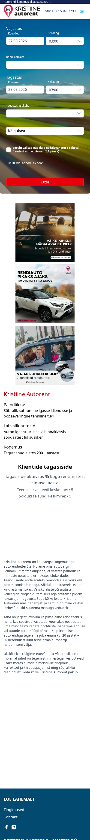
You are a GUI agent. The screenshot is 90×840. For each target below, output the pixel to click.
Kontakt (11, 817)
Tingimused (14, 809)
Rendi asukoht (15, 57)
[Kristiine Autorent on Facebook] (6, 827)
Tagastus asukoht (17, 106)
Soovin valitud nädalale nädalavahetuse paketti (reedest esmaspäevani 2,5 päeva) (46, 149)
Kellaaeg (53, 33)
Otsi (45, 182)
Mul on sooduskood (25, 163)
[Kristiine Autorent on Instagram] (14, 827)
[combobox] (25, 41)
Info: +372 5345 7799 (60, 11)
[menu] (81, 12)
